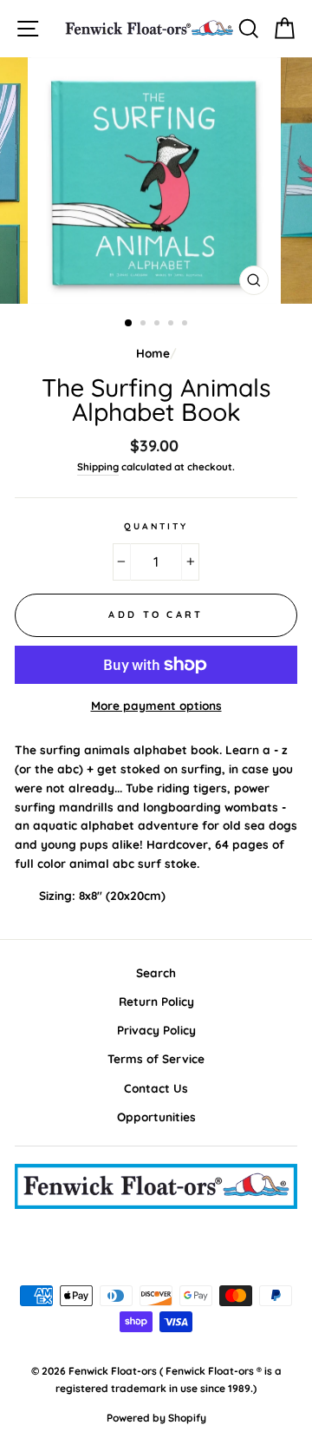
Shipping (98, 466)
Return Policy (156, 1001)
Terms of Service (156, 1058)
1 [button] (129, 323)
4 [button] (172, 324)
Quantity (156, 526)
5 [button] (186, 324)
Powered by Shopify (156, 1417)
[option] (156, 180)
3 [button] (158, 324)
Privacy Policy (156, 1029)
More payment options (156, 705)
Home (153, 352)
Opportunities (156, 1116)
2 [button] (144, 324)
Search (156, 972)
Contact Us (156, 1088)
